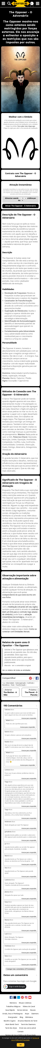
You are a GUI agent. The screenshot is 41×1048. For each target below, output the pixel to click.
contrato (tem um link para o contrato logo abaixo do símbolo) (20, 612)
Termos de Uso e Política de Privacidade (25, 1039)
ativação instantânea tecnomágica (17, 615)
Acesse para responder (29, 718)
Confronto (30, 683)
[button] (20, 140)
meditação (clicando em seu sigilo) (23, 607)
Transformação (21, 685)
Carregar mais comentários (20, 969)
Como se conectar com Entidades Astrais (19, 630)
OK (20, 1045)
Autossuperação (20, 683)
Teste (12, 685)
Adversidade (10, 683)
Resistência (5, 685)
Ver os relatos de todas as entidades (16, 670)
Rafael (8, 720)
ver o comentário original (21, 665)
